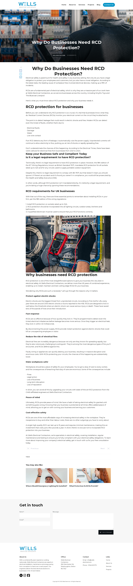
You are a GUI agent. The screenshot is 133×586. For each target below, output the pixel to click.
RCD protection (60, 101)
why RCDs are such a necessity (48, 291)
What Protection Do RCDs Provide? (90, 479)
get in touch (76, 440)
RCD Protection (59, 55)
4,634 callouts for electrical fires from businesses (45, 151)
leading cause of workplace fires (54, 83)
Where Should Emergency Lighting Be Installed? (46, 479)
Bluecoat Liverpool (37, 96)
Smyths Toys (101, 93)
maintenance (31, 438)
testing (44, 438)
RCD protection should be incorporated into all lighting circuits (53, 207)
